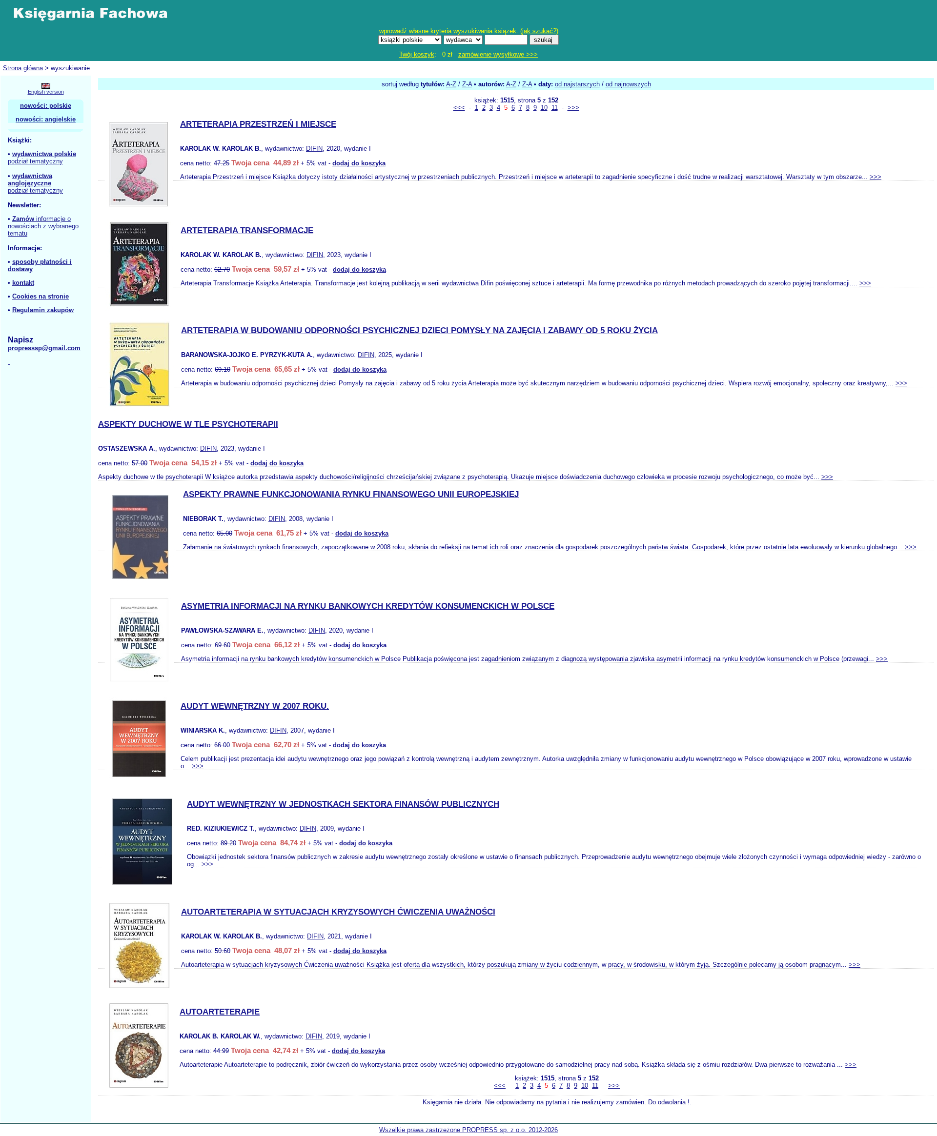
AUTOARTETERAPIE (220, 1011)
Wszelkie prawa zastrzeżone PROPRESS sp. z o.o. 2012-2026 (468, 1130)
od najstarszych (577, 84)
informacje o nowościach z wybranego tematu (43, 226)
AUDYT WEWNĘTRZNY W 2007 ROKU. (255, 706)
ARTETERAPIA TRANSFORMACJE (247, 230)
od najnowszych (628, 84)
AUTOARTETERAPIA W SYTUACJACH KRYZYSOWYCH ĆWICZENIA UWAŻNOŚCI (338, 912)
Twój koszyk (416, 54)
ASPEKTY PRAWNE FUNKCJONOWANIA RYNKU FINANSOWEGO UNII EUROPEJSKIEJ (351, 494)
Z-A (467, 84)
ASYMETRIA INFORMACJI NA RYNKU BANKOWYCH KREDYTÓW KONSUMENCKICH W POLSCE (367, 606)
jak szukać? (539, 31)
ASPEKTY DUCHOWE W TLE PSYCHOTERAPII (188, 424)
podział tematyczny (35, 161)
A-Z (451, 84)
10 (544, 107)
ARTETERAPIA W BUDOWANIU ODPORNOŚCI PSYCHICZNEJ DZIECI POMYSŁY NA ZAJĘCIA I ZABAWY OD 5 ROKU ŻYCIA (419, 330)
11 (554, 107)
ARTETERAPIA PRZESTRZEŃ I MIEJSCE (258, 124)
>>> (573, 107)
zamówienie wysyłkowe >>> (498, 54)
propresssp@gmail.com (44, 348)
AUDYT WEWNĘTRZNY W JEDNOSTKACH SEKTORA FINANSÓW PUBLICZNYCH (343, 804)
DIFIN (314, 148)
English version (46, 92)
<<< (459, 107)
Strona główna (23, 68)
